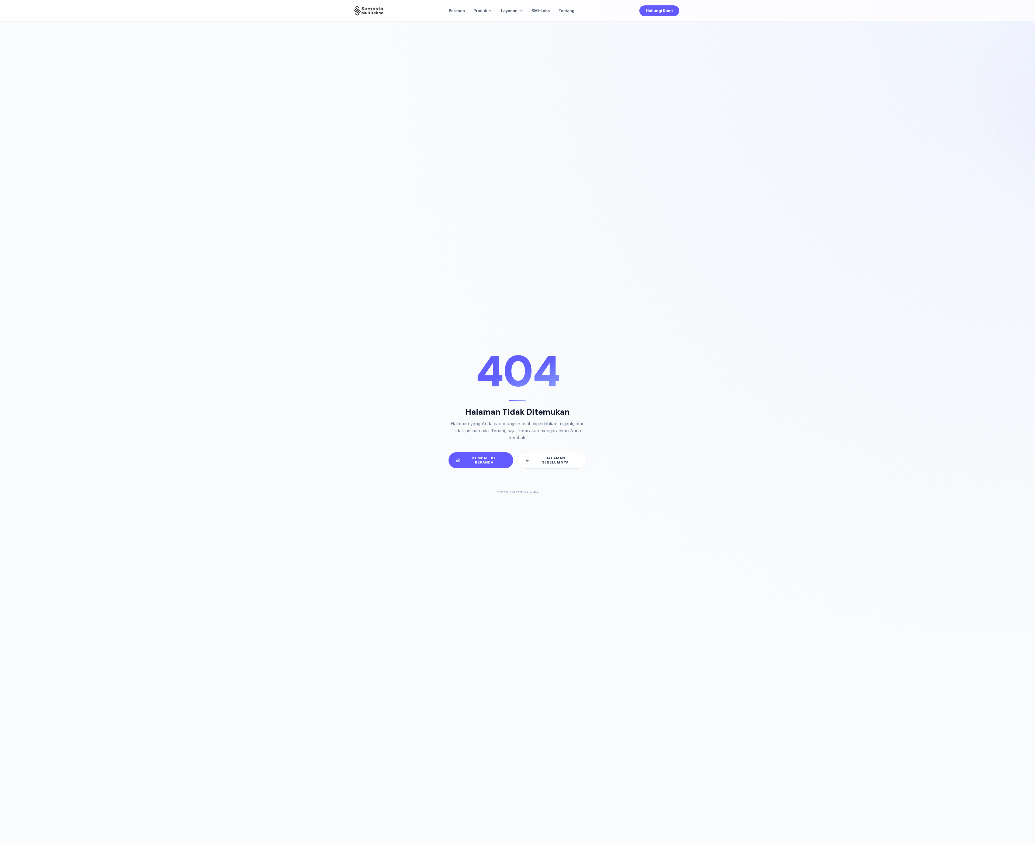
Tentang (566, 10)
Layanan (509, 10)
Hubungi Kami (659, 10)
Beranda (457, 10)
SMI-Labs (541, 10)
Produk (480, 10)
